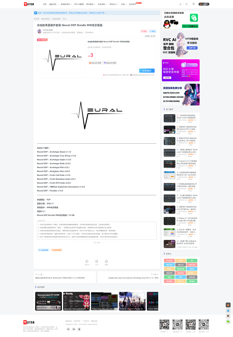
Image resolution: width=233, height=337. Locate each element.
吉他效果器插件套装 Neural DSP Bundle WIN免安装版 (70, 25)
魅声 (180, 260)
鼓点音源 (169, 260)
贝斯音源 (192, 277)
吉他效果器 (56, 18)
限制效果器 (180, 269)
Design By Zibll (92, 324)
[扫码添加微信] (228, 321)
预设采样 (169, 265)
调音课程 (169, 281)
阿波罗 (192, 269)
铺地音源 (169, 273)
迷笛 (169, 277)
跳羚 (180, 277)
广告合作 (86, 321)
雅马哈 (169, 269)
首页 (37, 18)
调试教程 (192, 281)
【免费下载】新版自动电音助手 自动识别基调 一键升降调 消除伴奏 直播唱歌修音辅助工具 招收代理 (186, 244)
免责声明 (77, 321)
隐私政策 (94, 321)
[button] (162, 69)
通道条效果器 (192, 273)
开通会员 (205, 4)
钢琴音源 (181, 273)
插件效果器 (45, 18)
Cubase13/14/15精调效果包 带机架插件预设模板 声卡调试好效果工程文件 (187, 163)
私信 (153, 31)
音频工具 (181, 265)
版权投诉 (69, 321)
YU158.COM (48, 30)
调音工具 (181, 281)
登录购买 (147, 70)
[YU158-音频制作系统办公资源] (29, 322)
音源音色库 (192, 265)
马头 (192, 260)
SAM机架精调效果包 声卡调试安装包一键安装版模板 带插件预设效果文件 (187, 186)
